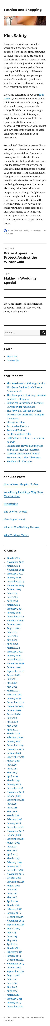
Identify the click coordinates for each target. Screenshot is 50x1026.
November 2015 (15, 920)
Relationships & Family (18, 231)
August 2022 (14, 628)
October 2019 (14, 753)
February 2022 (15, 651)
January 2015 (14, 955)
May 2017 (12, 850)
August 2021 (13, 675)
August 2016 (13, 885)
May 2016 (12, 897)
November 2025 (15, 562)
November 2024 (15, 569)
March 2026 (13, 558)
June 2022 (12, 636)
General (9, 233)
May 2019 (12, 772)
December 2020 (15, 702)
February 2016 (14, 909)
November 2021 (15, 663)
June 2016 (12, 893)
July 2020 (12, 718)
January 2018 (14, 823)
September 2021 (15, 671)
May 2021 (12, 686)
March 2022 (13, 647)
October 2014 (14, 967)
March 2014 (13, 994)
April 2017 (12, 854)
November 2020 (15, 706)
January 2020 (14, 741)
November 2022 (15, 620)
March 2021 (13, 690)
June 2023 (12, 597)
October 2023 (14, 589)
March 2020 (13, 733)
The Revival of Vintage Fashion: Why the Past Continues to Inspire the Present (25, 414)
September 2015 (15, 924)
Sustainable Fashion (18, 426)
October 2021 (14, 667)
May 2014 (12, 987)
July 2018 (12, 803)
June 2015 (12, 936)
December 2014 (15, 959)
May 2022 (12, 640)
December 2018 (15, 788)
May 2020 (12, 725)
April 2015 (12, 944)
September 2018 (15, 799)
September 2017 (15, 838)
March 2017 (13, 858)
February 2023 (14, 608)
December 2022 (15, 616)
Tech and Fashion (16, 430)
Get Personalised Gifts (19, 434)
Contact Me (13, 360)
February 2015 (14, 952)
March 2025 (13, 565)
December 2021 (15, 659)
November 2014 (15, 963)
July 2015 (12, 932)
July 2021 (12, 679)
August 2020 (14, 714)
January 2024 (14, 577)
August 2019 (13, 760)
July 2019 (12, 764)
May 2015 (12, 940)
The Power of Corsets (15, 511)
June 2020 (12, 721)
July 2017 (11, 846)
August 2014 (13, 975)
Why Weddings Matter (16, 535)
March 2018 (13, 815)
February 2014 (14, 998)
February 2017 (14, 862)
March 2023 (13, 604)
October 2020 (14, 710)
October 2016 (14, 877)
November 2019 (15, 749)
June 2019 (12, 768)
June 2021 (12, 682)
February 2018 (14, 819)
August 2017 (13, 842)
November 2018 (15, 792)
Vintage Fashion (16, 422)
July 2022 (12, 632)
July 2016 (12, 889)
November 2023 (15, 585)
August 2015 (13, 928)
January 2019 (14, 784)
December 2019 (15, 745)
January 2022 (14, 655)
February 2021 (14, 694)
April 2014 (12, 991)
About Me (12, 356)
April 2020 (12, 729)
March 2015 (13, 948)
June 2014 (12, 983)
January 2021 (14, 698)
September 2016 (16, 881)
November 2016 (15, 874)
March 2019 (13, 780)
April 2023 (12, 601)
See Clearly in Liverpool (19, 461)
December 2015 (15, 916)
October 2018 (14, 796)
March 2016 (13, 905)
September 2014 (15, 971)
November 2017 (15, 831)
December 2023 (15, 581)
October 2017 (14, 835)
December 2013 (15, 1006)
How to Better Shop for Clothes (21, 484)
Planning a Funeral (14, 519)
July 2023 (12, 593)
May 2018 (12, 811)
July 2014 (12, 979)
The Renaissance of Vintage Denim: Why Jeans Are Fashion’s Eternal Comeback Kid (26, 387)
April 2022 (12, 643)
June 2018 (12, 807)
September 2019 (16, 757)
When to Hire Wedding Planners (21, 527)
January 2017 (14, 866)
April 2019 (12, 776)
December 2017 (15, 827)
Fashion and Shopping (23, 10)
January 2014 (14, 1002)
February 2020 (15, 737)
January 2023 (14, 612)
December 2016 (15, 870)
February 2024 (15, 573)
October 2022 (14, 624)
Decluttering (11, 503)
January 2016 (14, 913)
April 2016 (12, 901)
